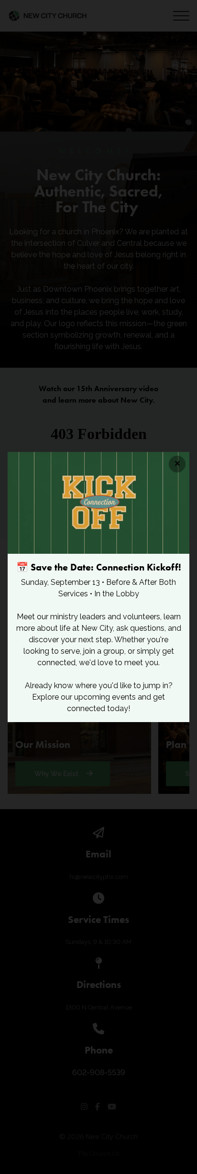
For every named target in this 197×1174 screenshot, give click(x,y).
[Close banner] (177, 464)
